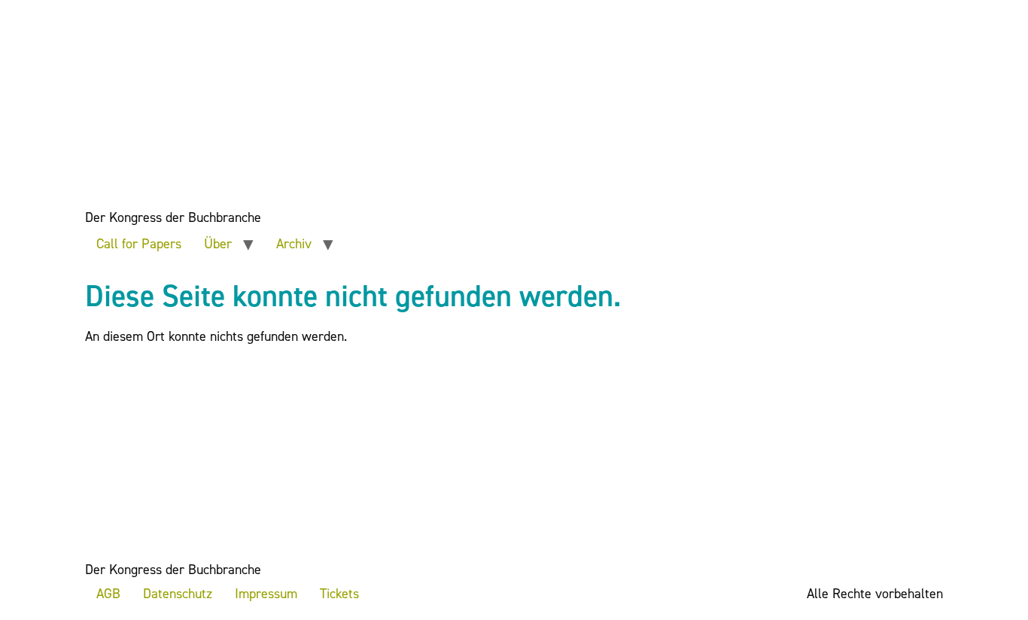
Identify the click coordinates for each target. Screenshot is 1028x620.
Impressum (266, 594)
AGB (108, 594)
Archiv (294, 244)
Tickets (339, 594)
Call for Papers (138, 244)
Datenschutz (177, 594)
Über (218, 244)
